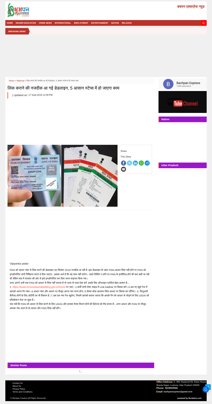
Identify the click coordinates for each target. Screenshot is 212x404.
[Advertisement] (106, 57)
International (63, 23)
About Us (17, 386)
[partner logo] (38, 10)
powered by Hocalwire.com (189, 398)
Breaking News (17, 31)
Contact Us (18, 383)
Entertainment (99, 23)
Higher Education (26, 23)
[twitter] (129, 163)
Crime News (45, 23)
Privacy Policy (19, 389)
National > (22, 80)
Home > (13, 80)
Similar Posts (18, 365)
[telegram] (147, 163)
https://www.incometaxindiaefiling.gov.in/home (39, 286)
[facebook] (123, 163)
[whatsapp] (141, 163)
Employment (81, 23)
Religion (127, 23)
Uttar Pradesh (169, 165)
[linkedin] (135, 163)
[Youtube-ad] (182, 102)
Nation (115, 23)
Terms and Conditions (22, 392)
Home (10, 23)
